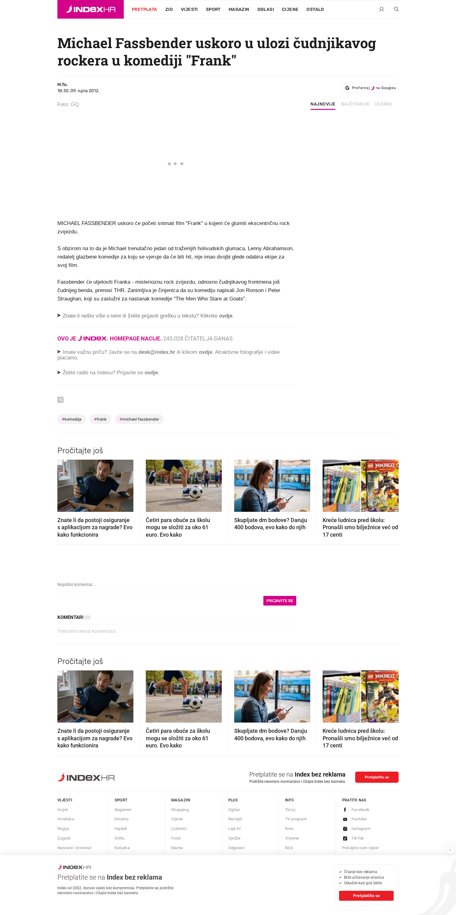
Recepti (235, 819)
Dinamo (121, 819)
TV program (296, 819)
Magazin (180, 800)
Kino (289, 828)
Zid (169, 9)
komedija (71, 419)
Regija (63, 828)
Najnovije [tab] (323, 104)
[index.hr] (90, 9)
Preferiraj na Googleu (374, 88)
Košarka (122, 847)
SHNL (119, 838)
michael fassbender (139, 419)
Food (176, 838)
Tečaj (290, 809)
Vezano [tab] (383, 104)
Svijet (62, 809)
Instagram (361, 828)
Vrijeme (292, 838)
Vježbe (234, 838)
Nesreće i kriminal (74, 847)
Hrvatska (65, 819)
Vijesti (189, 9)
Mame (177, 847)
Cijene (290, 9)
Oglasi (265, 9)
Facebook (360, 809)
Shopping (180, 809)
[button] (65, 484)
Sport (213, 9)
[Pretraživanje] (394, 9)
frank (100, 419)
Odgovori (236, 847)
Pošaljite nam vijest (360, 847)
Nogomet (123, 809)
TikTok (357, 838)
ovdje (205, 352)
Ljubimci (179, 828)
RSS (289, 847)
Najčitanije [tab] (355, 104)
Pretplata (144, 9)
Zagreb (63, 838)
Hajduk (120, 828)
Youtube (359, 819)
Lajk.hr (234, 828)
